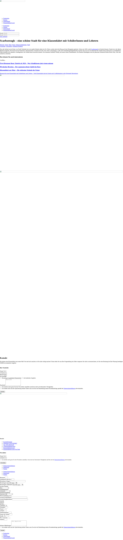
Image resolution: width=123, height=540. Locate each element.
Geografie (2, 46)
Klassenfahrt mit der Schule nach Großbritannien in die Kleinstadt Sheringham (57, 73)
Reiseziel (2, 477)
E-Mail (2, 373)
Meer (10, 45)
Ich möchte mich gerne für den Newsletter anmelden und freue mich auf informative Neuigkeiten (27, 387)
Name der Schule (4, 514)
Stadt (28, 45)
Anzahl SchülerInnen (6, 497)
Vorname (2, 507)
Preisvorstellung (4, 495)
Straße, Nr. (3, 516)
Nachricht (3, 385)
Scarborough (94, 49)
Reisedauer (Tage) (5, 481)
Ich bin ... (2, 504)
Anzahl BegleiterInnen (6, 499)
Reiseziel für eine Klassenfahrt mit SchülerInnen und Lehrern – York (18, 73)
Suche (1, 33)
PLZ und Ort (3, 517)
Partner (5, 469)
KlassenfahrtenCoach (9, 23)
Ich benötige (3, 376)
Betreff (2, 374)
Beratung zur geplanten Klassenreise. (12, 378)
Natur (13, 45)
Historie (2, 45)
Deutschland (6, 21)
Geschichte (9, 46)
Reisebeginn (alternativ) (6, 484)
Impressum (6, 467)
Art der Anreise (4, 486)
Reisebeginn (3, 483)
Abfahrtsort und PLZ (5, 479)
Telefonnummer (4, 512)
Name (2, 371)
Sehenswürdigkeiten (21, 45)
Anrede (2, 501)
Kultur (6, 45)
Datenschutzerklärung (69, 388)
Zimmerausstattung (5, 492)
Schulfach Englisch (17, 46)
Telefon (2, 519)
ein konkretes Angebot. (30, 378)
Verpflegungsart (4, 489)
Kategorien (6, 18)
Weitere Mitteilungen (5, 525)
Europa (5, 20)
